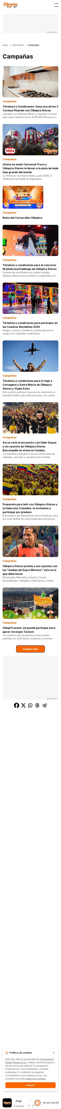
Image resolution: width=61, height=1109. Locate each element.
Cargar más (30, 649)
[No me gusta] (33, 1105)
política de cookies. (35, 1078)
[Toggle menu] (56, 5)
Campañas (9, 101)
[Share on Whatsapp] (30, 705)
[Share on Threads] (37, 705)
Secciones (18, 45)
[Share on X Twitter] (23, 705)
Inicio (5, 45)
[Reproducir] (37, 1103)
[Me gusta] (29, 1105)
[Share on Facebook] (16, 705)
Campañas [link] (33, 45)
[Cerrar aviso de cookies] (54, 1053)
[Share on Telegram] (44, 705)
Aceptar (30, 1085)
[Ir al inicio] (10, 5)
